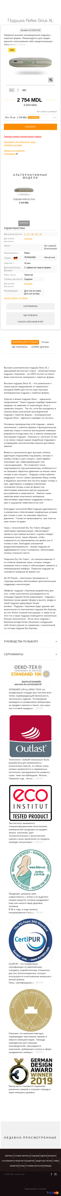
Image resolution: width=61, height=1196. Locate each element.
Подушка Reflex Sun (24, 199)
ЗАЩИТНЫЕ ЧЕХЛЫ (44, 1161)
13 (28, 234)
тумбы (56, 1161)
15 (40, 234)
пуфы (22, 1166)
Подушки (35, 1156)
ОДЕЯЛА (43, 1156)
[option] (30, 63)
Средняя (28, 238)
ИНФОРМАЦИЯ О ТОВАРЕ (25, 342)
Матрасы (9, 1156)
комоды (47, 1166)
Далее (22, 44)
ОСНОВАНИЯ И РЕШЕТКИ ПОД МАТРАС (18, 1161)
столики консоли (34, 1166)
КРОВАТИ (52, 1156)
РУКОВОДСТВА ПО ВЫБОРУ (21, 641)
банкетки (14, 1166)
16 (36, 234)
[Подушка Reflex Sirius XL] (30, 62)
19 (32, 234)
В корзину (30, 127)
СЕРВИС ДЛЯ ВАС (40, 347)
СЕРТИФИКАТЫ (13, 654)
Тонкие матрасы (22, 1156)
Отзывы (45, 342)
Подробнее (24, 223)
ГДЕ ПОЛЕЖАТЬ (20, 347)
